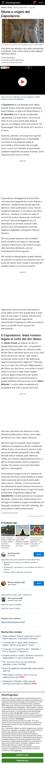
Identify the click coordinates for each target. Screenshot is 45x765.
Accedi (41, 2)
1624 (3, 704)
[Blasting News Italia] (13, 2)
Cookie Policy (18, 750)
